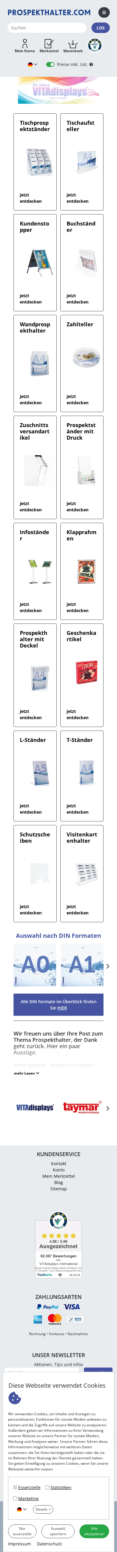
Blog (58, 1182)
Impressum (19, 1544)
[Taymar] (82, 1115)
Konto (58, 1170)
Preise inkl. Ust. (72, 64)
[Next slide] (107, 966)
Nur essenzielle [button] (22, 1531)
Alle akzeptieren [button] (94, 1531)
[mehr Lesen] (27, 1073)
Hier (62, 1008)
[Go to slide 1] (58, 99)
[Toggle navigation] (104, 12)
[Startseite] (49, 12)
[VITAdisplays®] (35, 1115)
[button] (25, 46)
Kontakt (58, 1163)
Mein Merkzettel (58, 1176)
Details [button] (41, 1509)
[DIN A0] (35, 985)
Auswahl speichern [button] (58, 1531)
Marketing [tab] (28, 1498)
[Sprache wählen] (22, 1509)
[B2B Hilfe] (91, 64)
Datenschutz (49, 1544)
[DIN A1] (82, 985)
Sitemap (58, 1189)
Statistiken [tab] (60, 1487)
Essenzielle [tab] (29, 1487)
